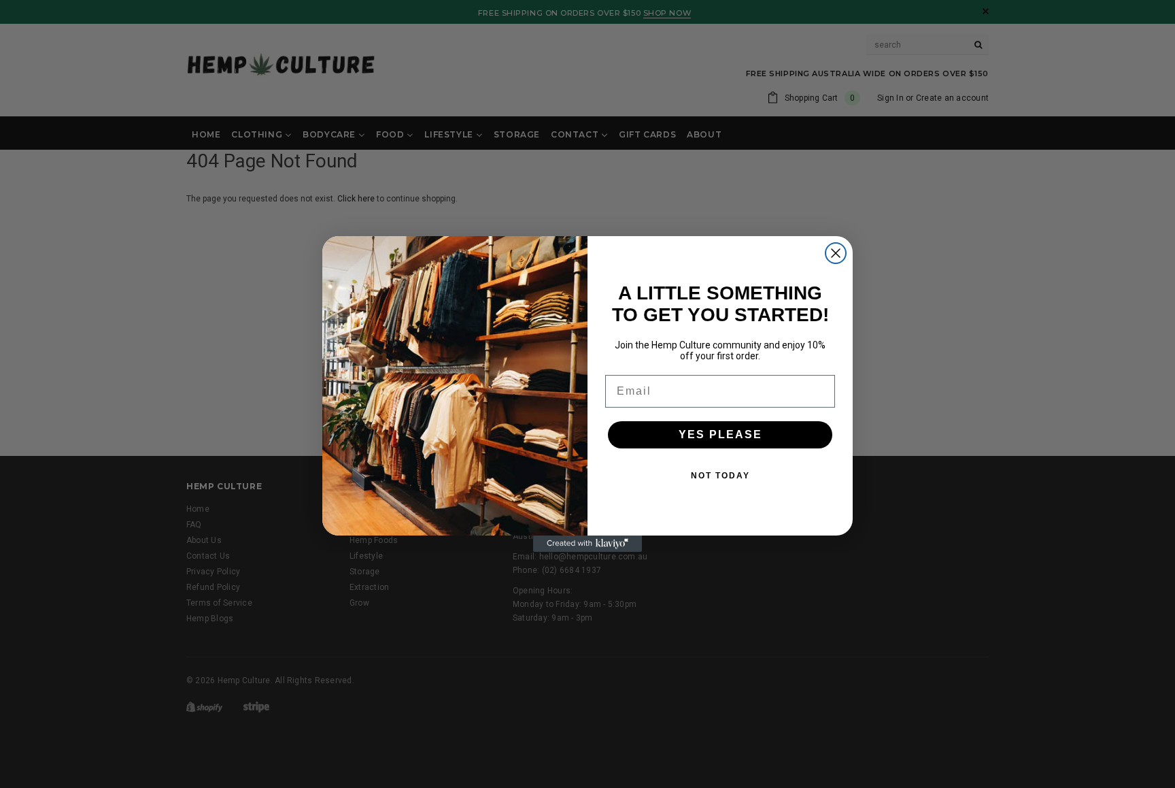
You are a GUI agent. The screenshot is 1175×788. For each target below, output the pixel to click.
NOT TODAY (720, 475)
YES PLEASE (720, 434)
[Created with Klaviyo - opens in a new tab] (587, 544)
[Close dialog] (835, 253)
